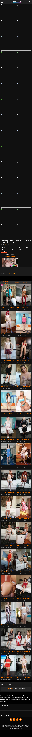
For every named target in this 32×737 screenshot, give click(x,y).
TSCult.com (16, 723)
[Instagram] (14, 719)
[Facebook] (17, 719)
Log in (8, 688)
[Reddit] (20, 719)
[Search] (30, 1)
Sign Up (12, 688)
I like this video (2, 247)
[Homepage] (16, 1)
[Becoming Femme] (10, 262)
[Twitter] (11, 719)
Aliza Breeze (10, 269)
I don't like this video (2, 250)
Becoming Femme (10, 256)
